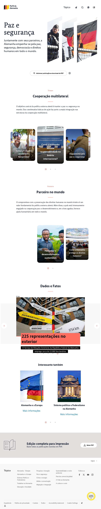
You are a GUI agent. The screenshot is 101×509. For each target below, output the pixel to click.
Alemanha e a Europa (24, 474)
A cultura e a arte (61, 483)
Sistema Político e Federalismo (23, 479)
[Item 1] (50, 169)
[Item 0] (45, 169)
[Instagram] (92, 475)
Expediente (7, 503)
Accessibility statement (56, 503)
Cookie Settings (72, 503)
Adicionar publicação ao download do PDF (50, 73)
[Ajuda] (69, 73)
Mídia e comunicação (43, 481)
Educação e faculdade (24, 487)
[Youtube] (88, 475)
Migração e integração (43, 485)
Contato (35, 503)
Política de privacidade (22, 503)
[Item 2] (55, 169)
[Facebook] (79, 475)
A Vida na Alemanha (62, 480)
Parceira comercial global (64, 476)
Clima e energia (41, 478)
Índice (43, 503)
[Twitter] (84, 475)
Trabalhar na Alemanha (24, 483)
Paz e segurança (41, 474)
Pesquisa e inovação (43, 471)
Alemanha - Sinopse (23, 471)
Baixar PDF (90, 445)
